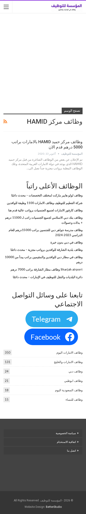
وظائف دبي (76, 371)
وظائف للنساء (74, 399)
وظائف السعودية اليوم (69, 390)
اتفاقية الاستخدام (66, 442)
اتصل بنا (71, 450)
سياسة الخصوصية (66, 433)
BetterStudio (54, 506)
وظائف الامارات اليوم (69, 352)
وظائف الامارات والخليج (68, 362)
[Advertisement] (43, 61)
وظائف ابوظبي (73, 381)
